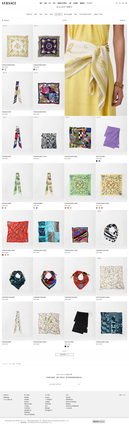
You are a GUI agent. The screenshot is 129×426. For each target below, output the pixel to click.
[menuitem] (41, 3)
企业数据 (47, 402)
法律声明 (68, 397)
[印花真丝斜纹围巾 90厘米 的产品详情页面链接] (80, 182)
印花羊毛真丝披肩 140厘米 (103, 297)
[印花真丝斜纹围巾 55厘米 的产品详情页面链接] (80, 229)
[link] (5, 363)
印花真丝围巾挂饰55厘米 (102, 250)
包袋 (45, 3)
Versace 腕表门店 (8, 399)
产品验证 (26, 406)
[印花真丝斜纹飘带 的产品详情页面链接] (17, 182)
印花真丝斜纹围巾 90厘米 (71, 203)
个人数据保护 (48, 399)
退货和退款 (27, 412)
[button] (126, 3)
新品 (41, 3)
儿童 (70, 3)
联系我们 (26, 402)
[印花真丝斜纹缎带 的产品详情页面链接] (17, 91)
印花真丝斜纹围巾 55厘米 (71, 250)
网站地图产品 (48, 410)
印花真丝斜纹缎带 (6, 112)
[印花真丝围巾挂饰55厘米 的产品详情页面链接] (111, 229)
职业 (46, 406)
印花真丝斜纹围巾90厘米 (8, 65)
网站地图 (47, 408)
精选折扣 (82, 3)
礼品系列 (75, 3)
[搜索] (116, 3)
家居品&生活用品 (62, 3)
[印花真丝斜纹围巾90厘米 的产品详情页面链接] (17, 44)
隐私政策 (68, 404)
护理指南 (26, 399)
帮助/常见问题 (28, 404)
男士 (54, 3)
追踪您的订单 (27, 410)
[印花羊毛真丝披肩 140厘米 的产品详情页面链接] (111, 276)
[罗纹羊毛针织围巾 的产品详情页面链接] (111, 135)
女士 (50, 3)
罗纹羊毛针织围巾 (100, 156)
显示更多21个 (64, 354)
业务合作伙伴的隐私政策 (72, 406)
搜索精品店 (6, 397)
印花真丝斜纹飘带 (6, 203)
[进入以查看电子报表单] (79, 384)
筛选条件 (6, 20)
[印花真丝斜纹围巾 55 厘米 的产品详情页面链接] (48, 135)
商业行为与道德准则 (71, 402)
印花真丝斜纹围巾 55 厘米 (40, 156)
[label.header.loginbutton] (123, 3)
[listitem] (29, 14)
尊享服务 (26, 397)
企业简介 (47, 397)
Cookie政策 (69, 408)
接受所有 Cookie (98, 421)
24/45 (64, 351)
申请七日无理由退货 (29, 414)
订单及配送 (27, 408)
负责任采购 (48, 404)
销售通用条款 (69, 399)
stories (89, 3)
